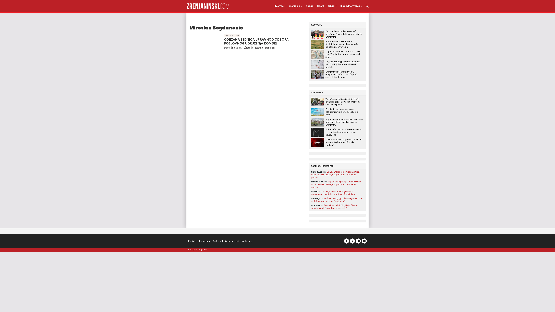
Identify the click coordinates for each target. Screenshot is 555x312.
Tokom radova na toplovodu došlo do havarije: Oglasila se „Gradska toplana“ (343, 142)
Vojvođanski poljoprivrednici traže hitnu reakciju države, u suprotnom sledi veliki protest (342, 102)
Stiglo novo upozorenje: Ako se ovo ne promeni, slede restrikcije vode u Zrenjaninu (344, 122)
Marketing (247, 241)
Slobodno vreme (350, 6)
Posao (309, 6)
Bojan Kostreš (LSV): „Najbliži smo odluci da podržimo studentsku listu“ (334, 206)
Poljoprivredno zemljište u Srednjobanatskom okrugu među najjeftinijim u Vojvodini (341, 44)
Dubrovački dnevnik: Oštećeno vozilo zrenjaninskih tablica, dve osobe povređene (343, 132)
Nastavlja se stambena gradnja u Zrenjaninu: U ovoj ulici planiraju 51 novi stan (333, 192)
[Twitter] (352, 240)
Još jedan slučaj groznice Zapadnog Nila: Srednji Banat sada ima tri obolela (342, 64)
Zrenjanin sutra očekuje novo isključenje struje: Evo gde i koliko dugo (341, 112)
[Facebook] (346, 240)
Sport (320, 6)
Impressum (204, 241)
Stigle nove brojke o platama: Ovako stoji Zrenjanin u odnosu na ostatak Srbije (343, 54)
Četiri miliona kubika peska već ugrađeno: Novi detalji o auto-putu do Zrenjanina (343, 34)
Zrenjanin (294, 6)
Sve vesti (279, 6)
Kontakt (192, 241)
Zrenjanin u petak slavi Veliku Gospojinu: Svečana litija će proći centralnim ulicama (341, 74)
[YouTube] (364, 240)
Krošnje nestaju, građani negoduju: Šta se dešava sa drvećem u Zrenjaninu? (336, 200)
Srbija (331, 6)
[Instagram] (358, 240)
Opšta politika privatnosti (226, 241)
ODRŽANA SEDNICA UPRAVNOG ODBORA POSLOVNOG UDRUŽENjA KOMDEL (256, 41)
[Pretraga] (367, 6)
